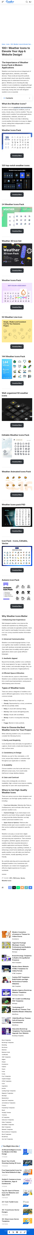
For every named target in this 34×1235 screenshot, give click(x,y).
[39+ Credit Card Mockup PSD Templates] (6, 1001)
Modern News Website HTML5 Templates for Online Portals (20, 969)
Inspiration (5, 1086)
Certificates (5, 1054)
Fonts (3, 1071)
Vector (23, 878)
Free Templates (6, 1076)
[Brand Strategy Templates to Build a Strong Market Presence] (6, 958)
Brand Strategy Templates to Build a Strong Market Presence (22, 958)
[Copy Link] (25, 1232)
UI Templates (5, 1117)
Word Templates (16, 962)
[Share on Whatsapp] (21, 1232)
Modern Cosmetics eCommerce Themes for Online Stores (21, 934)
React (3, 1110)
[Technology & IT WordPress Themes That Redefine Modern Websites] (6, 1009)
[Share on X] (13, 1232)
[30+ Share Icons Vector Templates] (27, 1220)
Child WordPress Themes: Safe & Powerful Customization (21, 1020)
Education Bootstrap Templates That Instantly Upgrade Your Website (21, 1031)
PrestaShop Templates (8, 1107)
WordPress (15, 1014)
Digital (3, 1059)
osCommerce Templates (8, 1103)
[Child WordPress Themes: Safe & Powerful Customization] (6, 1020)
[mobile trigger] (3, 2)
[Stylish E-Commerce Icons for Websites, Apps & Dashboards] (27, 1181)
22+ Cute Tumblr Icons (10, 1202)
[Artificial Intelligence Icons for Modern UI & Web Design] (27, 1151)
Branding (4, 1045)
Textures (4, 1115)
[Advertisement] (17, 24)
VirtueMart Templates (8, 1124)
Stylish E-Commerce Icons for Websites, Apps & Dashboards (11, 1181)
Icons (7, 44)
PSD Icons (16, 878)
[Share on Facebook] (9, 1232)
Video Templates (6, 1122)
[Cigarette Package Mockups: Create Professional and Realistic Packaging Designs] (6, 945)
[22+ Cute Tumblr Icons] (27, 1203)
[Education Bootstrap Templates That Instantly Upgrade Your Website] (6, 1031)
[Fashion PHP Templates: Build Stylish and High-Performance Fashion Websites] (6, 979)
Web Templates (16, 986)
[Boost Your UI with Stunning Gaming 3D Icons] (27, 1162)
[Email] (22, 887)
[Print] (30, 887)
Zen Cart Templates (7, 1139)
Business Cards (6, 1052)
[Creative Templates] (10, 2)
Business (4, 1049)
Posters (4, 1105)
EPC (11, 878)
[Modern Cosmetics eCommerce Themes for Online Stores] (6, 934)
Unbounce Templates (8, 1119)
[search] (26, 1)
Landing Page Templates (9, 1090)
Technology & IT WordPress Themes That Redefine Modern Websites (22, 1009)
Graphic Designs (6, 1078)
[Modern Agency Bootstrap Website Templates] (6, 992)
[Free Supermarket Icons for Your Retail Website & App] (27, 1172)
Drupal (4, 1062)
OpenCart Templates (8, 1100)
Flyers (3, 1069)
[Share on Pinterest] (17, 1232)
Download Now (17, 155)
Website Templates (7, 1129)
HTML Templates (17, 973)
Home (3, 44)
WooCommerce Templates (9, 1132)
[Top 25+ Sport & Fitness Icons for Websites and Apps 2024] (27, 1192)
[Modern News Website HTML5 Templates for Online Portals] (6, 968)
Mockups (14, 952)
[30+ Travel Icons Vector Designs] (27, 1211)
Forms (3, 1074)
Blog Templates (6, 1040)
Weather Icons (6, 880)
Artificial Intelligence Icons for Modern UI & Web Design (11, 1152)
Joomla (4, 1088)
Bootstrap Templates (18, 995)
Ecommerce (15, 939)
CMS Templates (6, 1057)
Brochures (4, 1047)
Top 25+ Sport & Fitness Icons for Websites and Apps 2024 (10, 1193)
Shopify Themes (6, 1112)
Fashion (4, 1066)
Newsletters (5, 1098)
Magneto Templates (7, 1093)
